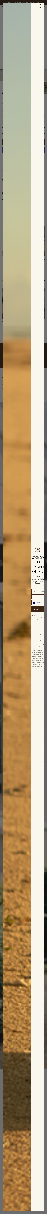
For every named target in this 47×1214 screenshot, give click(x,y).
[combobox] (33, 602)
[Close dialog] (40, 6)
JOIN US (37, 609)
